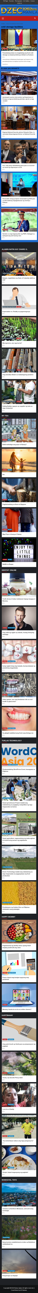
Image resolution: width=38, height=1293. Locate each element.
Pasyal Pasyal (6, 1203)
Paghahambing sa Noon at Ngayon (14, 504)
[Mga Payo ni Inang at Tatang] (19, 520)
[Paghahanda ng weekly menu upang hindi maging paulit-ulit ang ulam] (19, 931)
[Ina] (19, 460)
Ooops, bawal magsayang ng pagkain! (15, 1172)
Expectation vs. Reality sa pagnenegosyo (16, 311)
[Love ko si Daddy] (19, 1095)
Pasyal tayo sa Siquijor (10, 1275)
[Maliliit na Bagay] (19, 550)
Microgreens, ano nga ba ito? (12, 343)
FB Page (5, 1)
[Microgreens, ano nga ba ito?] (19, 329)
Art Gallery (26, 1)
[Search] (35, 18)
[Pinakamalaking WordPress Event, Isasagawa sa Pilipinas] (19, 755)
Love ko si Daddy (8, 1109)
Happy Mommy (11, 940)
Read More (5, 64)
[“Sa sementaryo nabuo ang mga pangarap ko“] (19, 1127)
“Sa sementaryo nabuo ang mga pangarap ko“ (18, 1141)
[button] (3, 18)
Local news (19, 273)
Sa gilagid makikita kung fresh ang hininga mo (17, 733)
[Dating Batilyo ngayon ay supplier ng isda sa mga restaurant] (19, 392)
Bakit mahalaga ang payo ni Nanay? (14, 444)
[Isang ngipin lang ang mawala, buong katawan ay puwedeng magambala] (19, 652)
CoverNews (14, 1290)
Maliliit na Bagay (7, 564)
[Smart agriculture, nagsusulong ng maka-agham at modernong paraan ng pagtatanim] (19, 824)
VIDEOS (19, 3)
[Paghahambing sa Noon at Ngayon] (19, 490)
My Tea (9, 439)
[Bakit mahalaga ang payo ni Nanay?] (19, 430)
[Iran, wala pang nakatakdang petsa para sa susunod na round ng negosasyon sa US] (19, 151)
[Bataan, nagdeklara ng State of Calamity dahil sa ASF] (19, 264)
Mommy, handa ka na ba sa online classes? (16, 1009)
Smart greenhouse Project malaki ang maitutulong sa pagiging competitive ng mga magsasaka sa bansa (17, 805)
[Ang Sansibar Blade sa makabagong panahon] (19, 360)
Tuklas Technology (12, 764)
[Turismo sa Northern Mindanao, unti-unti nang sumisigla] (19, 1194)
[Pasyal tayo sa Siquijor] (19, 1261)
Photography (18, 1)
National (5, 48)
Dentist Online (11, 594)
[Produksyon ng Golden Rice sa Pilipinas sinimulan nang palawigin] (19, 893)
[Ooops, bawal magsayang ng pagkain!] (19, 1158)
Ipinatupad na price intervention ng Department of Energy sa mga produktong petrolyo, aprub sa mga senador (18, 99)
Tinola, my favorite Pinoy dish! (12, 1077)
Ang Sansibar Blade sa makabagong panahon (17, 374)
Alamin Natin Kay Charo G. (9, 273)
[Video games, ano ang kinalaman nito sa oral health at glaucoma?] (19, 685)
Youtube (11, 1)
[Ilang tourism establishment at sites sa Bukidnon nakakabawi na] (19, 1228)
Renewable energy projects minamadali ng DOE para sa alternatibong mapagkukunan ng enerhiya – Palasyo (18, 200)
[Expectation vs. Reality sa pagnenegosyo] (19, 297)
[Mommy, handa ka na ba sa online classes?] (19, 995)
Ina (3, 474)
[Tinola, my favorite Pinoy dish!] (19, 1063)
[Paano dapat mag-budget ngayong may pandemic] (19, 963)
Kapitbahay (11, 1039)
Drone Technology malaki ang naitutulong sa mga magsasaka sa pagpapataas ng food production (17, 874)
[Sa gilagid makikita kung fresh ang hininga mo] (19, 719)
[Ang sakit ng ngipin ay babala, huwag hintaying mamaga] (19, 618)
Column (32, 1)
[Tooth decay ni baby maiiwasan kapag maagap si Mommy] (19, 585)
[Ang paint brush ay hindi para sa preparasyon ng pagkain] (19, 1030)
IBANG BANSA (6, 161)
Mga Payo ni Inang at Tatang (11, 534)
